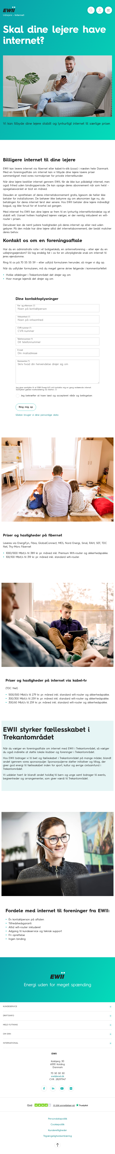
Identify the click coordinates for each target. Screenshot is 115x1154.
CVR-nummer (23, 328)
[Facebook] (44, 1088)
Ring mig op (26, 407)
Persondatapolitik (57, 1119)
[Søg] (91, 10)
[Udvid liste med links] (110, 1006)
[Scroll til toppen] (57, 1145)
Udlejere (7, 15)
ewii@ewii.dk (57, 1076)
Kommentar (22, 361)
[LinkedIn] (53, 1088)
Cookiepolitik (57, 1124)
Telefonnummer (24, 339)
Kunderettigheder (57, 1130)
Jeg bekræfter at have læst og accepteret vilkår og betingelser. (57, 396)
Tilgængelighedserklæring (57, 1136)
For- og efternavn (25, 306)
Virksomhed (22, 317)
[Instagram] (71, 1088)
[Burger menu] (108, 10)
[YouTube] (62, 1088)
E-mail (20, 350)
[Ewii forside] (9, 10)
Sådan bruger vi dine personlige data (37, 415)
